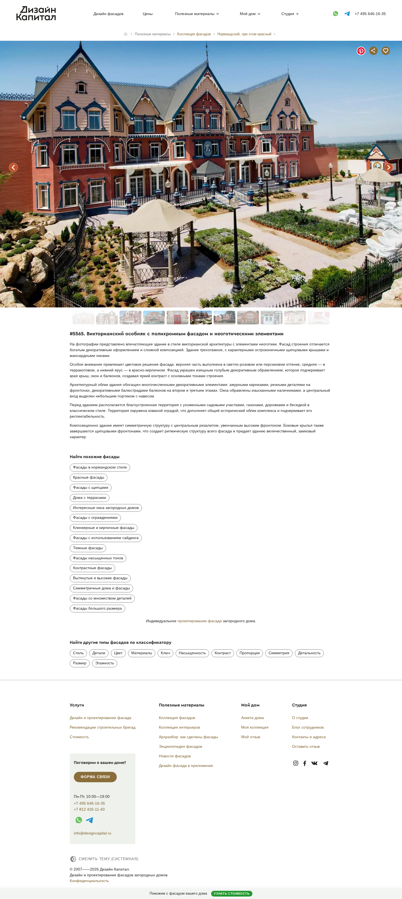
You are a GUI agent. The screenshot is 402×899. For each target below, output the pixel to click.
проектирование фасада (199, 621)
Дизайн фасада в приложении (186, 765)
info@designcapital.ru (92, 833)
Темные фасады (88, 548)
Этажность (104, 663)
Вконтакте (314, 763)
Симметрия (279, 653)
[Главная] (125, 34)
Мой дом (248, 13)
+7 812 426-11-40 (89, 809)
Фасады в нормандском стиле (100, 467)
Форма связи (95, 777)
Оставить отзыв (306, 746)
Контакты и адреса (309, 737)
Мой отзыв (250, 737)
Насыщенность (192, 653)
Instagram (295, 763)
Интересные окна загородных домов (106, 507)
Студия (287, 13)
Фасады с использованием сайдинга (106, 538)
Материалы (141, 653)
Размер (79, 663)
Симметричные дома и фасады (101, 588)
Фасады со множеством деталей (102, 598)
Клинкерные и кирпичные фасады (103, 527)
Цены (148, 13)
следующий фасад (388, 167)
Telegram (326, 763)
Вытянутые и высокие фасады (100, 578)
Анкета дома (252, 717)
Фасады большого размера (97, 608)
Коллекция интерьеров (179, 727)
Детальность (309, 653)
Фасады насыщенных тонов (98, 558)
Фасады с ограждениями (95, 517)
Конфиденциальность (89, 880)
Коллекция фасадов (177, 717)
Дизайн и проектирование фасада (100, 717)
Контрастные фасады (92, 568)
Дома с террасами (89, 497)
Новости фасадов (175, 756)
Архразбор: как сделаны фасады (188, 737)
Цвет (118, 653)
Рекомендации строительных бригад (102, 727)
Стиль (78, 653)
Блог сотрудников (308, 727)
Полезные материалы (194, 13)
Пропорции (250, 653)
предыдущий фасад (13, 167)
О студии (300, 717)
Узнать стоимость (231, 893)
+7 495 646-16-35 (370, 13)
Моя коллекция (255, 727)
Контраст (223, 653)
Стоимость (79, 737)
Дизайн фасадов (108, 13)
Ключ (165, 653)
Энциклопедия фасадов (180, 746)
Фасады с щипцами (90, 487)
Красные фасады (88, 477)
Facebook (304, 763)
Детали (98, 653)
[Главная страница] (37, 19)
